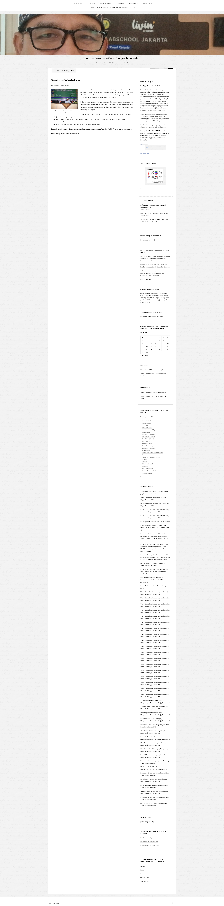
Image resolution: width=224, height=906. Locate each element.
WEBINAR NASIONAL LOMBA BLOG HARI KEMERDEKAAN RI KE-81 (155, 527)
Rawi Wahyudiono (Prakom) (150, 471)
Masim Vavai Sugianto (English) (151, 457)
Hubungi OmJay (133, 3)
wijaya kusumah (78, 3)
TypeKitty (143, 522)
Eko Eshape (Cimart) (148, 439)
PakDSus (143, 725)
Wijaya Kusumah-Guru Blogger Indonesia (112, 58)
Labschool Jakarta (145, 477)
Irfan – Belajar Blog (147, 446)
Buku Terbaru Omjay (106, 3)
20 (163, 346)
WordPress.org (144, 881)
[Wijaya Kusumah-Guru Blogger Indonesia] (112, 34)
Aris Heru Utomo (147, 427)
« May (142, 355)
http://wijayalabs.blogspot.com (148, 838)
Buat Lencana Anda (144, 153)
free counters (144, 189)
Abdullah (143, 797)
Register (142, 866)
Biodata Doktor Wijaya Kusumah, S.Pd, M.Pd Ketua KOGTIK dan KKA (113, 7)
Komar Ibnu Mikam (147, 450)
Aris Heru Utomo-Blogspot (149, 430)
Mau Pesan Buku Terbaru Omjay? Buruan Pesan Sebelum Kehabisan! (154, 571)
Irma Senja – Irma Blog (148, 448)
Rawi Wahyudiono (147, 468)
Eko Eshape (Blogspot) (148, 437)
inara (141, 586)
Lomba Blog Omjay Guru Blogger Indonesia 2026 (154, 213)
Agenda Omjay (147, 3)
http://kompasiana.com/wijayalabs (155, 110)
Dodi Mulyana (146, 432)
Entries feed (143, 874)
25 (155, 349)
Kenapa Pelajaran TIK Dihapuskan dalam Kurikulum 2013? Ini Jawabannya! (152, 580)
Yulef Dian (145, 425)
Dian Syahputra (144, 577)
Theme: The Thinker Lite (54, 903)
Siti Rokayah (144, 779)
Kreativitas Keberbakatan (65, 80)
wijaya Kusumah (145, 525)
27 (163, 349)
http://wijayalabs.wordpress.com (157, 127)
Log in (142, 870)
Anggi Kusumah (146, 423)
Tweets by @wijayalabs (146, 417)
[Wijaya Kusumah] (155, 147)
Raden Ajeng (146, 466)
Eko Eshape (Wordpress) (149, 434)
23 (147, 349)
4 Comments (56, 85)
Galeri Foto (120, 3)
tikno (141, 563)
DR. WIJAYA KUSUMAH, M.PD (150, 509)
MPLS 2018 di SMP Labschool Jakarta (159, 522)
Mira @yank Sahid (147, 464)
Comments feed (144, 877)
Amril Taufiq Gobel (147, 421)
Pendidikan (91, 3)
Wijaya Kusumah (144, 143)
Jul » (146, 355)
